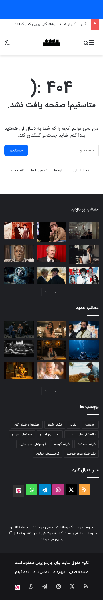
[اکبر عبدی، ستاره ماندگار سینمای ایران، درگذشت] (52, 232)
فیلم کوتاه (62, 444)
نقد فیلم (17, 170)
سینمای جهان (22, 434)
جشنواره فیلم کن (26, 424)
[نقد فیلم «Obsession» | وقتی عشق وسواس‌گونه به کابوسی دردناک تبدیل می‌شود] (52, 329)
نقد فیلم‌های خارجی (81, 453)
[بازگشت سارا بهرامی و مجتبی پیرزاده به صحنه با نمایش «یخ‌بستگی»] (19, 329)
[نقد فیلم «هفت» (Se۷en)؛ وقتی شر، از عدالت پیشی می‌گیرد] (84, 230)
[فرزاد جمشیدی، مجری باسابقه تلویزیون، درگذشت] (84, 329)
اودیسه (90, 424)
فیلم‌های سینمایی (32, 444)
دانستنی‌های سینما (82, 434)
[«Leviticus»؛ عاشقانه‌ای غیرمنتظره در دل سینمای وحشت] (52, 275)
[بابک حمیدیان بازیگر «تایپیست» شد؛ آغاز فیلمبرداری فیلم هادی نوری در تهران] (52, 350)
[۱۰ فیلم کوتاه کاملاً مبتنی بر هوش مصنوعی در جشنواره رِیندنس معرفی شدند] (84, 350)
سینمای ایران (50, 434)
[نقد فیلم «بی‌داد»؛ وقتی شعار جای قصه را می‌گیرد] (19, 370)
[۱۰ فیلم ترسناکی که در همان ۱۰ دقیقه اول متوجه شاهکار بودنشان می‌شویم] (19, 253)
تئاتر (73, 424)
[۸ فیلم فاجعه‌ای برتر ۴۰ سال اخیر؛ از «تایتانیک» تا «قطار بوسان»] (19, 275)
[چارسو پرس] (51, 42)
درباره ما (60, 170)
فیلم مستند (87, 444)
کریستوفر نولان (47, 453)
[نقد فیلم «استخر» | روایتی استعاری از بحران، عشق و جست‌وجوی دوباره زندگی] (84, 255)
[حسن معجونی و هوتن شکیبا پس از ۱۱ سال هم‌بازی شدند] (19, 348)
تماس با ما (39, 170)
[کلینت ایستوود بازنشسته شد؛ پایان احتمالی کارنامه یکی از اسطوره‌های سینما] (52, 253)
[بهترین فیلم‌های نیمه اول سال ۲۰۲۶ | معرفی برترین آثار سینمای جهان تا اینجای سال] (84, 275)
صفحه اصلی (82, 170)
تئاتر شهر (54, 424)
